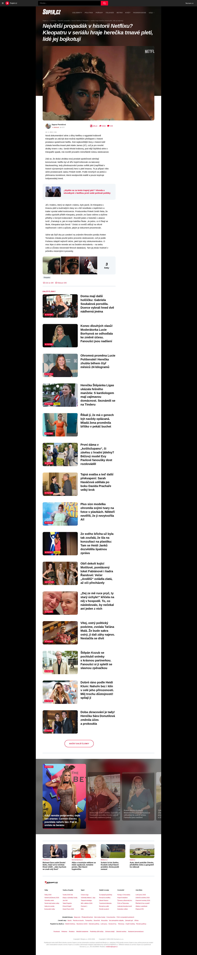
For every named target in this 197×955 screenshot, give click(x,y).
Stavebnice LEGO (81, 924)
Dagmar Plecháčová (59, 124)
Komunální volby (49, 909)
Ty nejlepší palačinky (105, 895)
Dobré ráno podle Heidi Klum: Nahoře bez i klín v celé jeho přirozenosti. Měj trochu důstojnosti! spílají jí (97, 690)
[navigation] (3, 3)
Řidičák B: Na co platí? (143, 903)
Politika (89, 13)
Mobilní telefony (70, 924)
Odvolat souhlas (121, 931)
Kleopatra (47, 277)
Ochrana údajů (109, 931)
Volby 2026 (47, 895)
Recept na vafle (104, 906)
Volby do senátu (49, 906)
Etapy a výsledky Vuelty (70, 897)
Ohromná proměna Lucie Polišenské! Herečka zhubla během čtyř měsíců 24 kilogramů (97, 361)
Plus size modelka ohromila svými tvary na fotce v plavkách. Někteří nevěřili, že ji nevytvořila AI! (97, 511)
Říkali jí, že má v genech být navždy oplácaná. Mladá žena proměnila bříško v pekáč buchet (97, 420)
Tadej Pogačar (67, 903)
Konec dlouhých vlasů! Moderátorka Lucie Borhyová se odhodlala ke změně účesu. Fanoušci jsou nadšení (96, 333)
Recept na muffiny (104, 897)
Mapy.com (77, 917)
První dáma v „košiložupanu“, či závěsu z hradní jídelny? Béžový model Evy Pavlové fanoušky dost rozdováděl (97, 454)
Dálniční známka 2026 (143, 897)
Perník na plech (104, 909)
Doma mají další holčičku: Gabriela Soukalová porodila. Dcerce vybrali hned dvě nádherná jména (97, 303)
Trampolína (88, 920)
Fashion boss (139, 13)
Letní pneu (104, 924)
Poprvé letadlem (122, 897)
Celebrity (77, 13)
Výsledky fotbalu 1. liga (88, 897)
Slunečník (97, 920)
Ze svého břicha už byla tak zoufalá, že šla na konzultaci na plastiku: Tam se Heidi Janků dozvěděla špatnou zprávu (96, 543)
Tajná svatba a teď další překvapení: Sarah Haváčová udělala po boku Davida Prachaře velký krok (96, 482)
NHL (82, 909)
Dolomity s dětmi (122, 909)
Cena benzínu (110, 917)
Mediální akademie (82, 931)
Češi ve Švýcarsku (123, 903)
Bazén (70, 920)
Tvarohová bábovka (105, 903)
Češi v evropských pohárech (125, 917)
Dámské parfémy (94, 924)
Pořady (99, 13)
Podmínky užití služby (96, 931)
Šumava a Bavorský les (124, 900)
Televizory (121, 924)
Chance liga (84, 895)
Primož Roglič (67, 906)
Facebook (57, 931)
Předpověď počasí (87, 917)
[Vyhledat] (104, 3)
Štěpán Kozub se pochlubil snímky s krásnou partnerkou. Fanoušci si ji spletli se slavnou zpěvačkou (96, 660)
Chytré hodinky (130, 924)
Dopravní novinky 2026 (143, 900)
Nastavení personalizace (136, 931)
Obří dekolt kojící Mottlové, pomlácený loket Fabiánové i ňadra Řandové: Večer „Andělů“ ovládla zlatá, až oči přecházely (96, 573)
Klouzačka (104, 920)
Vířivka (136, 920)
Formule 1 (84, 906)
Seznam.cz (189, 3)
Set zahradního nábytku (116, 920)
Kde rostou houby (99, 917)
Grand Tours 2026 (68, 909)
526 (111, 126)
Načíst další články (79, 744)
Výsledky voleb (49, 900)
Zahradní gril (129, 920)
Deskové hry (113, 924)
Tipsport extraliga (86, 900)
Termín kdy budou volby (51, 903)
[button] (98, 83)
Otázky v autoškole (141, 906)
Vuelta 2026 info (68, 895)
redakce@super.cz (112, 946)
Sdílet (104, 126)
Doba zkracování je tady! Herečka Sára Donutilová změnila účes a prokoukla (97, 717)
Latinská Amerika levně (124, 906)
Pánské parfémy (141, 924)
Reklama (64, 931)
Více (151, 13)
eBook (95, 126)
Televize (110, 13)
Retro (120, 13)
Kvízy (127, 13)
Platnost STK (140, 909)
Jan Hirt (65, 900)
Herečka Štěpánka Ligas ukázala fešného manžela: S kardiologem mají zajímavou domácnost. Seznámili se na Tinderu (97, 395)
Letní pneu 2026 (141, 895)
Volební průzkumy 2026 (51, 897)
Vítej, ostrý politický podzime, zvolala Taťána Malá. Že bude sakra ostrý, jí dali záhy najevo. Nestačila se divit (97, 630)
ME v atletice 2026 (86, 903)
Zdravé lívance (103, 900)
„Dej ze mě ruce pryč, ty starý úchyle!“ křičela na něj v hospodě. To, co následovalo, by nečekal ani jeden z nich (97, 601)
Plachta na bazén (78, 920)
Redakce (72, 931)
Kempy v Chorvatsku (123, 895)
